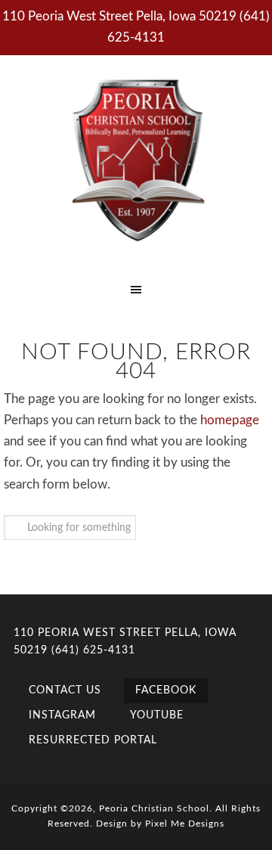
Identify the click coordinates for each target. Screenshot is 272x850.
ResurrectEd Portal (93, 740)
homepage (229, 420)
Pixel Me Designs (184, 823)
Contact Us (65, 690)
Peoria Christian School (136, 159)
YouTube (157, 715)
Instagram (62, 715)
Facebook (165, 690)
